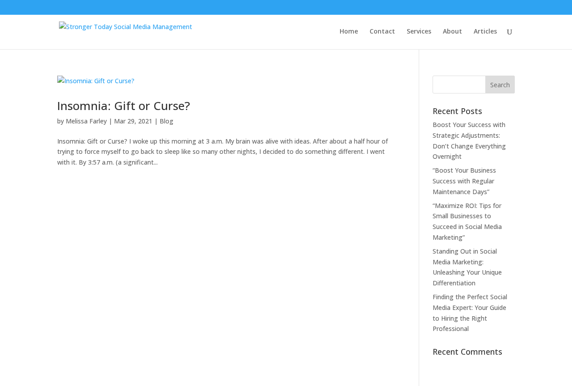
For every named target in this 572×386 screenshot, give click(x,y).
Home (349, 31)
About (452, 31)
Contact (382, 31)
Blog (166, 121)
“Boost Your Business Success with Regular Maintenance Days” (464, 181)
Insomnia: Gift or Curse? (123, 106)
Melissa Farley (86, 121)
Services (419, 31)
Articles (485, 31)
